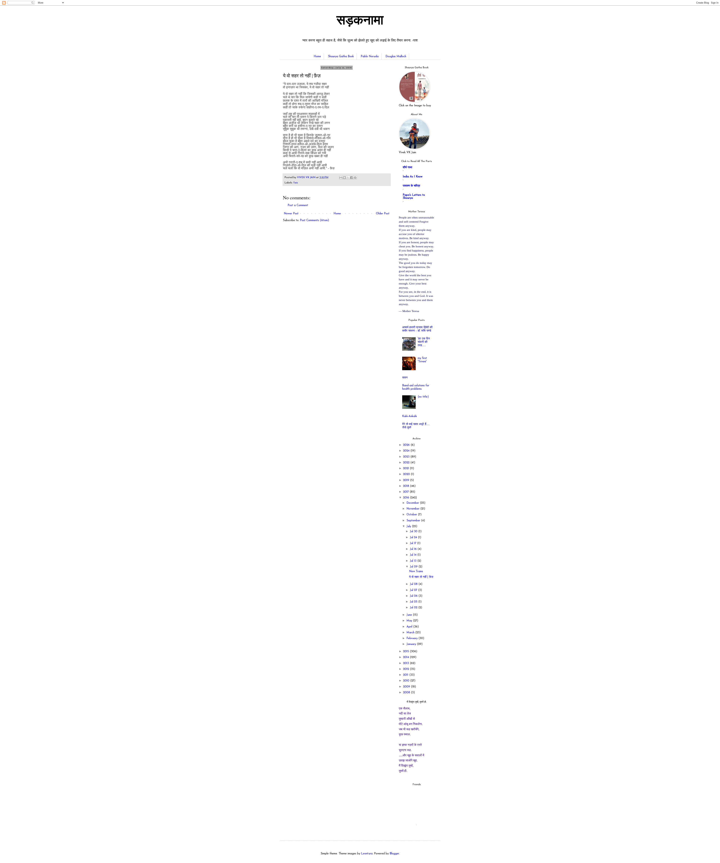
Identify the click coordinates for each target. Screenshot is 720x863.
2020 (407, 474)
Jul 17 (413, 543)
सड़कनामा (360, 21)
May (409, 620)
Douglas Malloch (396, 56)
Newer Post (291, 213)
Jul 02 (414, 607)
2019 (406, 480)
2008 (407, 692)
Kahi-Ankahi (409, 416)
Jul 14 (413, 555)
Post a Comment (298, 205)
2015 (406, 651)
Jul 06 (414, 596)
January (411, 644)
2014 (406, 657)
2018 (406, 486)
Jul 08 (414, 584)
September (413, 520)
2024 (406, 451)
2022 (406, 462)
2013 (406, 663)
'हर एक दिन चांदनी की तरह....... (424, 342)
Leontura (367, 853)
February (412, 638)
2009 (407, 686)
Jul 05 (414, 601)
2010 (406, 680)
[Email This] (341, 177)
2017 (406, 492)
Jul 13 (413, 561)
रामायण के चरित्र (411, 186)
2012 (406, 669)
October (412, 514)
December (413, 503)
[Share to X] (348, 177)
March (410, 632)
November (413, 508)
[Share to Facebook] (351, 177)
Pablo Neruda (370, 56)
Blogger (394, 853)
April (409, 626)
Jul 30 (414, 531)
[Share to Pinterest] (355, 177)
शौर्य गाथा (407, 167)
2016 (406, 497)
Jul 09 (414, 566)
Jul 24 (414, 537)
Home (317, 56)
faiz (295, 183)
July (409, 526)
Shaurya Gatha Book (341, 56)
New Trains (416, 571)
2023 (406, 457)
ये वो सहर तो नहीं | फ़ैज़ (421, 577)
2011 (406, 675)
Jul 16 (414, 549)
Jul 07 (414, 590)
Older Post (382, 213)
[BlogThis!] (344, 177)
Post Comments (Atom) (314, 220)
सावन (405, 377)
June (409, 615)
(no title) (423, 396)
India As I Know (412, 176)
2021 (406, 468)
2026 (407, 445)
